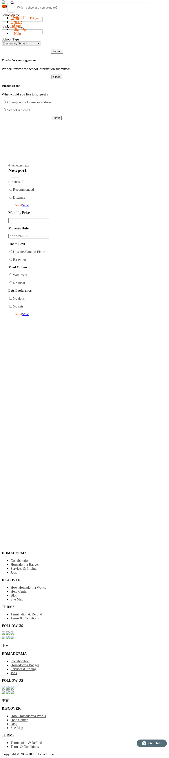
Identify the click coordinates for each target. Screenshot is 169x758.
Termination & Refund (26, 614)
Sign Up (16, 22)
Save (25, 205)
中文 (5, 646)
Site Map (17, 599)
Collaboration (20, 560)
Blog (14, 595)
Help (17, 33)
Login (15, 18)
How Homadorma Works (28, 587)
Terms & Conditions (25, 618)
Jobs (14, 572)
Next (57, 118)
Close (57, 77)
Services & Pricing (24, 568)
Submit (56, 51)
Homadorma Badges (25, 564)
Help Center (19, 591)
